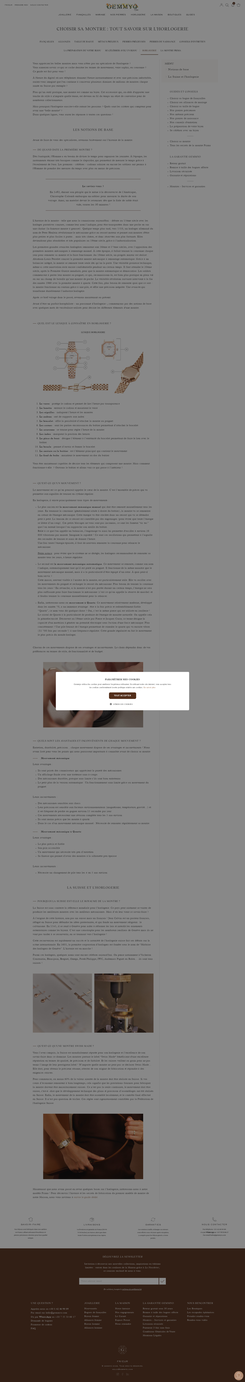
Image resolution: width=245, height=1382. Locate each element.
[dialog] (122, 691)
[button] (122, 704)
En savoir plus (150, 687)
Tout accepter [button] (122, 695)
